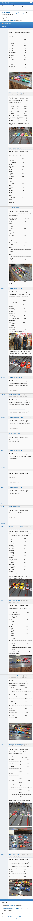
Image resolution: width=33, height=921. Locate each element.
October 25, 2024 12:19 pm (16, 417)
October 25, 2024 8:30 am (15, 288)
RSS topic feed (7, 23)
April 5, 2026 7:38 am (14, 854)
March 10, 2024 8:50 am (15, 148)
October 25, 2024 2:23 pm (15, 450)
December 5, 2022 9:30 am (16, 29)
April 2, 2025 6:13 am (14, 600)
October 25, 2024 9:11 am (15, 377)
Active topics (5, 8)
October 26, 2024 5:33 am (15, 487)
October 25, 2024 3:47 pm (15, 470)
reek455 (3, 394)
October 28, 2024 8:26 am (15, 506)
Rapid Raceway (19, 13)
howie (2, 92)
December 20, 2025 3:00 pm (16, 744)
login (8, 20)
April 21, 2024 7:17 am (15, 207)
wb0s (2, 450)
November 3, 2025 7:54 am (16, 676)
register (13, 20)
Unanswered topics (14, 8)
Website (3, 467)
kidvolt (2, 506)
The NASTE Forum (8, 3)
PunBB (10, 916)
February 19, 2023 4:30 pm (16, 93)
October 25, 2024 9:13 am (15, 394)
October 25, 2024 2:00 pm (15, 434)
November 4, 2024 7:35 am (16, 526)
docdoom (3, 377)
